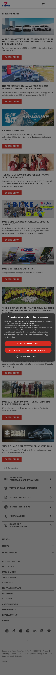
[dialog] (28, 337)
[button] (28, 356)
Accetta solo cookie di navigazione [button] (28, 350)
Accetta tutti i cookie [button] (28, 343)
